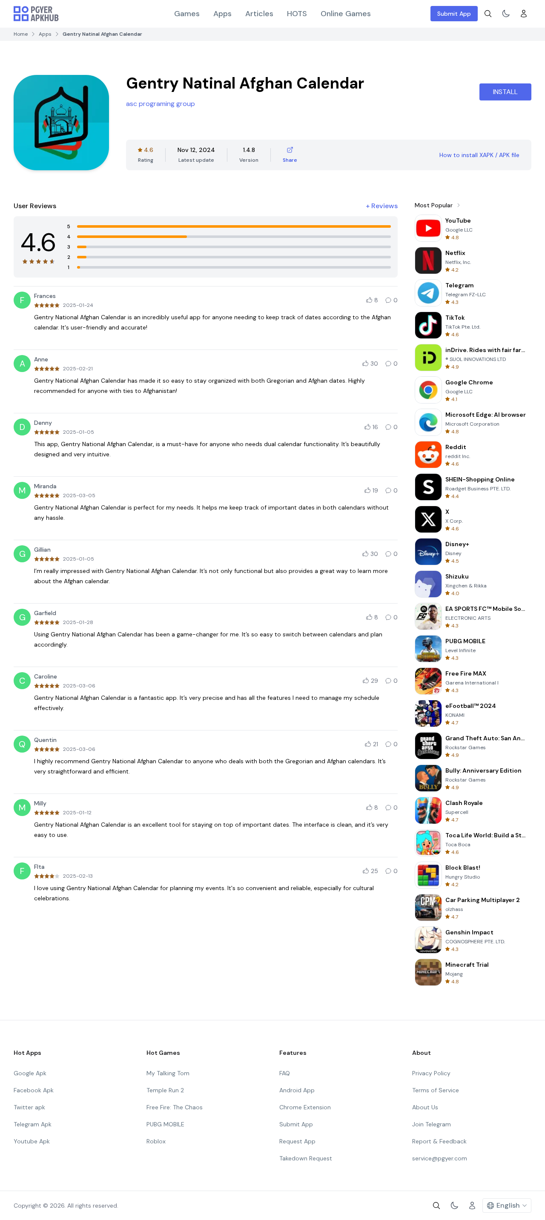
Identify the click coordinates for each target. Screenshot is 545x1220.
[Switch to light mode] (505, 13)
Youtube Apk (32, 1141)
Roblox (156, 1141)
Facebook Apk (34, 1090)
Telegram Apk (33, 1124)
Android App (297, 1090)
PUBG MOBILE (165, 1124)
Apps (222, 14)
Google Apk (30, 1073)
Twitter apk (29, 1107)
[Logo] (36, 13)
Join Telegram (431, 1124)
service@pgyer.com (439, 1158)
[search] (488, 13)
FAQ (284, 1073)
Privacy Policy (431, 1073)
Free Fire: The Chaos (174, 1107)
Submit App (454, 13)
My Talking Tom (167, 1073)
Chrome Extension (305, 1107)
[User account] (523, 13)
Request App (297, 1141)
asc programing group (160, 103)
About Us (425, 1107)
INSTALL (505, 91)
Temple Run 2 (165, 1090)
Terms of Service (435, 1090)
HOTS (297, 14)
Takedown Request (305, 1158)
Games (187, 14)
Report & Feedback (439, 1141)
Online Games (346, 14)
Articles (259, 14)
